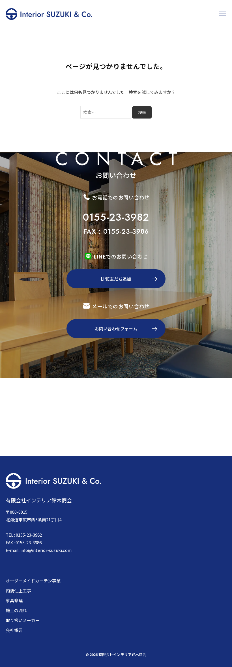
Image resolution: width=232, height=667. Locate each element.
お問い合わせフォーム (116, 329)
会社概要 (14, 630)
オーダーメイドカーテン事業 (33, 581)
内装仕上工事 (18, 590)
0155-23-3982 (116, 217)
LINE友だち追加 (116, 279)
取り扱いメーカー (23, 620)
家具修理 (14, 600)
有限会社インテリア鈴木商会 (122, 654)
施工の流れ (16, 610)
